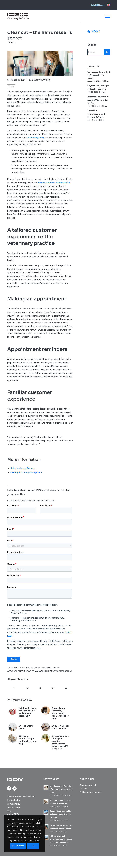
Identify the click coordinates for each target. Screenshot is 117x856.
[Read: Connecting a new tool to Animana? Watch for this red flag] (46, 812)
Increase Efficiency (41, 667)
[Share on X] (27, 688)
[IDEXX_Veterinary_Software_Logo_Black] (18, 16)
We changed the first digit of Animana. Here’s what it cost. (61, 789)
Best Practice (21, 667)
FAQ (9, 811)
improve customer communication (54, 182)
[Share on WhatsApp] (40, 688)
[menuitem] (97, 5)
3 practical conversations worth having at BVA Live (96, 114)
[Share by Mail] (66, 688)
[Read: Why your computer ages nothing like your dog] (46, 801)
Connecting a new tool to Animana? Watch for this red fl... (98, 100)
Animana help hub (88, 785)
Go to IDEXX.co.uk (97, 5)
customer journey (36, 137)
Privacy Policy (13, 804)
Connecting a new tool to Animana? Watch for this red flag (60, 814)
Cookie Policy (13, 800)
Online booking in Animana (22, 468)
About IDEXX (13, 814)
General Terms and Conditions (21, 796)
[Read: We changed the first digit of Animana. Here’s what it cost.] (46, 787)
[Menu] (106, 16)
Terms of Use (13, 807)
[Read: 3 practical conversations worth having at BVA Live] (46, 826)
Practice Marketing (61, 671)
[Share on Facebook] (14, 688)
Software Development (90, 792)
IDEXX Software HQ (41, 80)
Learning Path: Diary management (26, 472)
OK (33, 846)
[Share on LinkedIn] (53, 688)
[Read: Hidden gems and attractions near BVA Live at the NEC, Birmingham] (46, 837)
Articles (11, 43)
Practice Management (36, 671)
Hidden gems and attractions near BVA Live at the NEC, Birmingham (61, 839)
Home (95, 31)
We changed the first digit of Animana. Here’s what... (98, 75)
